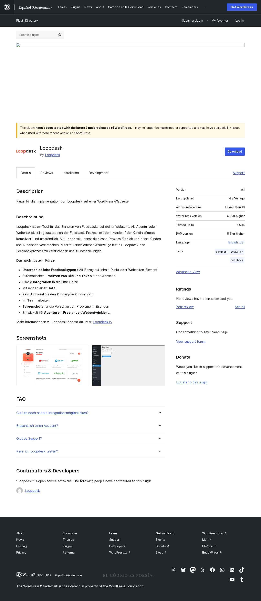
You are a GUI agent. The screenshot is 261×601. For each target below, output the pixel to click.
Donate (162, 546)
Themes (68, 539)
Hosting (21, 546)
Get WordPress (242, 7)
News (20, 539)
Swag (161, 552)
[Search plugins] (59, 35)
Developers (117, 546)
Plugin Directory (27, 20)
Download (235, 151)
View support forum (191, 341)
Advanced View (188, 272)
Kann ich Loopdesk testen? (37, 451)
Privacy (21, 552)
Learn (113, 533)
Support (239, 173)
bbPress (209, 546)
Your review (185, 307)
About (20, 533)
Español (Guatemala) (68, 575)
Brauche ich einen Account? (37, 426)
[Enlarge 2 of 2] (159, 351)
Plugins (67, 546)
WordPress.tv (120, 552)
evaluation (237, 251)
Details (26, 173)
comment (221, 251)
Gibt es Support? (29, 438)
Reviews (46, 173)
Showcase (70, 533)
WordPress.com (214, 533)
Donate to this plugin (191, 382)
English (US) (236, 242)
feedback (237, 260)
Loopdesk (52, 155)
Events (160, 539)
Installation (71, 173)
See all (240, 307)
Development (98, 173)
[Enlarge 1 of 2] (83, 351)
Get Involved (164, 533)
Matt (207, 539)
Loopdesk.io (102, 322)
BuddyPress (212, 552)
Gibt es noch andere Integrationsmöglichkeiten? (52, 413)
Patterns (68, 552)
